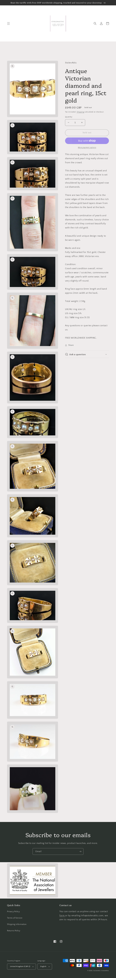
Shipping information (17, 924)
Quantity (68, 117)
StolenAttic (97, 970)
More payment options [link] (87, 147)
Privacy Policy (13, 911)
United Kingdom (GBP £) (20, 966)
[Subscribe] (80, 851)
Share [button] (71, 345)
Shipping (80, 112)
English (43, 966)
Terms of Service (14, 918)
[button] (8, 23)
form (62, 915)
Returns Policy (13, 931)
